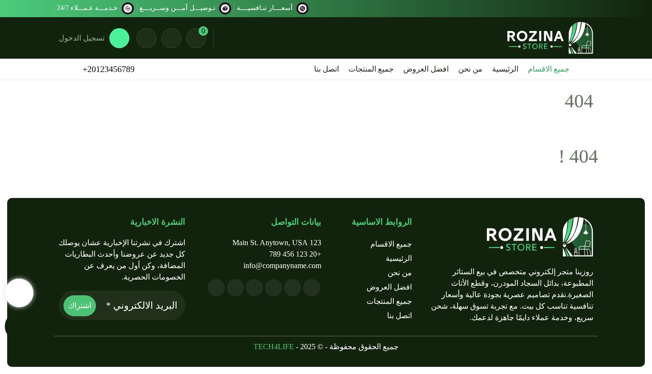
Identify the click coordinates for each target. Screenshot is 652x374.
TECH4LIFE (273, 347)
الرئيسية (505, 69)
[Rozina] (550, 38)
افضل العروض (426, 69)
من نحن (470, 69)
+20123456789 (109, 69)
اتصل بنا (326, 69)
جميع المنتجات (371, 69)
